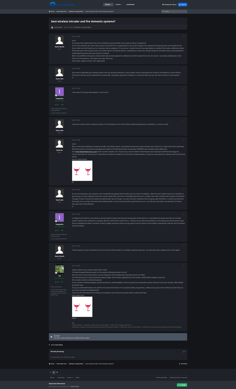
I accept (183, 385)
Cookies (77, 377)
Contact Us (70, 377)
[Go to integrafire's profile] (59, 91)
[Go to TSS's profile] (59, 269)
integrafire (59, 99)
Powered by (178, 377)
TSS (59, 276)
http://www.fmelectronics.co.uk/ (86, 152)
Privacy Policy (61, 377)
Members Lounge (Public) (82, 27)
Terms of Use (75, 386)
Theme (52, 377)
